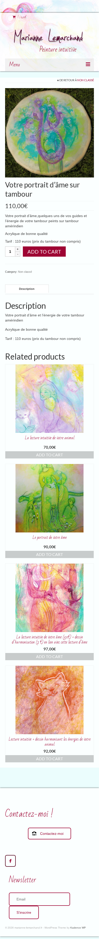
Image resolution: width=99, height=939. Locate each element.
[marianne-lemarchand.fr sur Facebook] (10, 861)
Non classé (85, 80)
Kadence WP (78, 927)
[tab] (27, 288)
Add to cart (44, 251)
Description (27, 288)
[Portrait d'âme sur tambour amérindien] (49, 132)
